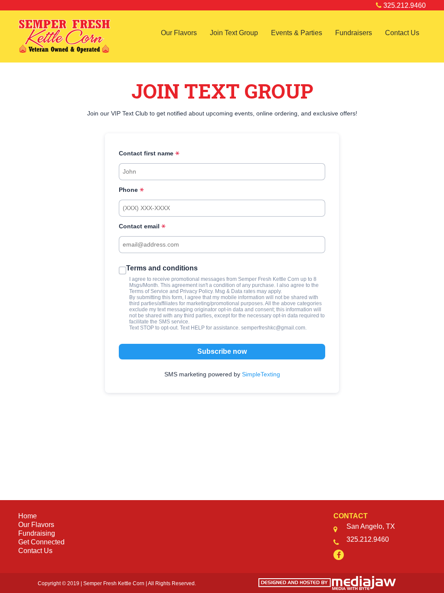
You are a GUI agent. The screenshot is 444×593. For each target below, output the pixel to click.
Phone (129, 189)
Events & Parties (296, 32)
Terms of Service (148, 291)
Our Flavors (179, 32)
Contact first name (147, 153)
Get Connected (41, 542)
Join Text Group (234, 32)
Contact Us (402, 32)
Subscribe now (222, 351)
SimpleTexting (261, 374)
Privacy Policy (196, 291)
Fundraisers (353, 32)
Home (27, 516)
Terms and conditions (162, 268)
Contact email (140, 226)
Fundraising (36, 533)
